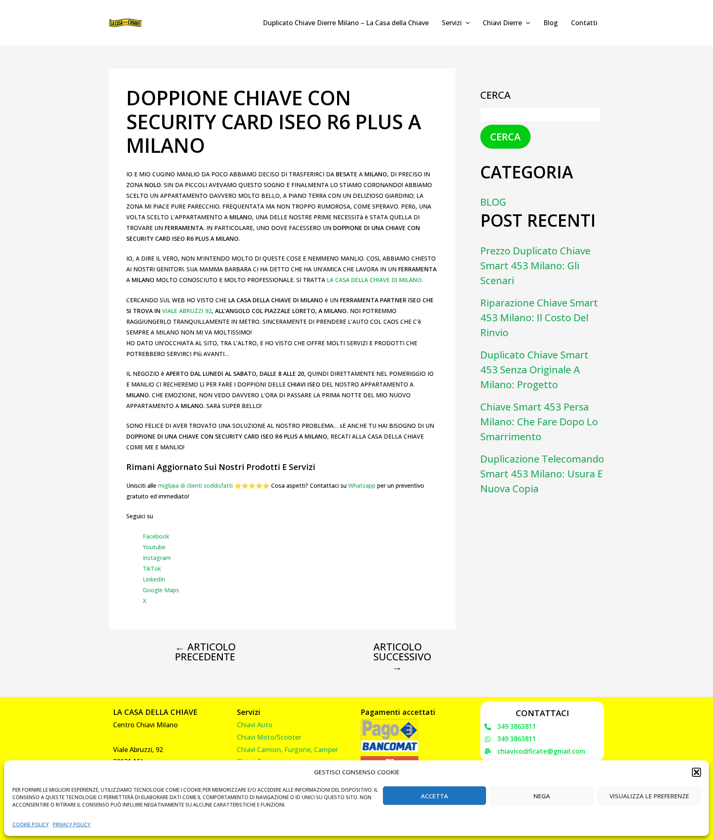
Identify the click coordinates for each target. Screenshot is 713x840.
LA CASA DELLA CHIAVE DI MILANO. (375, 280)
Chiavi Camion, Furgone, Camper (287, 749)
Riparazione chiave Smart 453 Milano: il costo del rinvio (539, 317)
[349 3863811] (510, 727)
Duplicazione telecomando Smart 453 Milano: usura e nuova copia (542, 473)
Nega (542, 796)
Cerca (495, 95)
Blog (550, 22)
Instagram (157, 558)
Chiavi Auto (254, 724)
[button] (696, 772)
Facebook (156, 536)
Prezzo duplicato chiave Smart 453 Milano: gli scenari (535, 265)
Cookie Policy (30, 824)
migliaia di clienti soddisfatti (195, 485)
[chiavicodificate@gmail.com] (534, 751)
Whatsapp (361, 485)
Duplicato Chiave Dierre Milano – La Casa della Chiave (346, 22)
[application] (466, 22)
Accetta (434, 796)
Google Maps (161, 590)
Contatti (584, 22)
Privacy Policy (71, 824)
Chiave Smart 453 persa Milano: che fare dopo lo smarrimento (539, 421)
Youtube (154, 547)
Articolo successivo (402, 657)
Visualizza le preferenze (649, 796)
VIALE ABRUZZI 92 (187, 311)
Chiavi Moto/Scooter (269, 737)
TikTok (152, 568)
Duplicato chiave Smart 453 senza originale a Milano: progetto (534, 369)
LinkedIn (154, 579)
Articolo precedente (205, 652)
